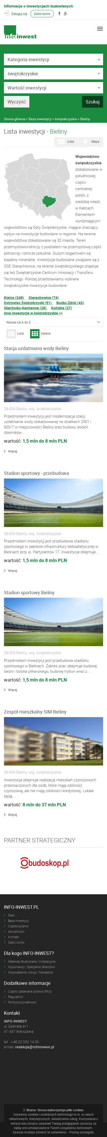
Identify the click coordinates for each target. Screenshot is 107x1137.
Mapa (95, 141)
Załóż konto (42, 14)
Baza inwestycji (18, 921)
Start (11, 915)
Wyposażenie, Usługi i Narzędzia (30, 972)
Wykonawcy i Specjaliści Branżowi (31, 967)
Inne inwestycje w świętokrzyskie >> (33, 313)
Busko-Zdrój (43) (70, 302)
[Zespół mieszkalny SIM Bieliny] (53, 741)
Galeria (46, 333)
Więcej (12, 451)
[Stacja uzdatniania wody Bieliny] (53, 378)
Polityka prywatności (22, 1002)
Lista (70, 141)
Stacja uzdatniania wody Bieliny (36, 348)
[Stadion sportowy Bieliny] (53, 622)
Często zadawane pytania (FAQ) (30, 991)
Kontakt (13, 937)
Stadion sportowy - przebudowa (36, 473)
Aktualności (16, 931)
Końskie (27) (61, 307)
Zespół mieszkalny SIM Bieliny (35, 712)
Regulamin (15, 997)
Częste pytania (18, 926)
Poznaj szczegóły (81, 1132)
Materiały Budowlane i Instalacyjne (31, 961)
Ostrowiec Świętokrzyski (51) (28, 302)
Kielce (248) (14, 297)
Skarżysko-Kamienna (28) (25, 307)
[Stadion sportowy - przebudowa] (53, 502)
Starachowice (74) (44, 297)
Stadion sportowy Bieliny (29, 592)
